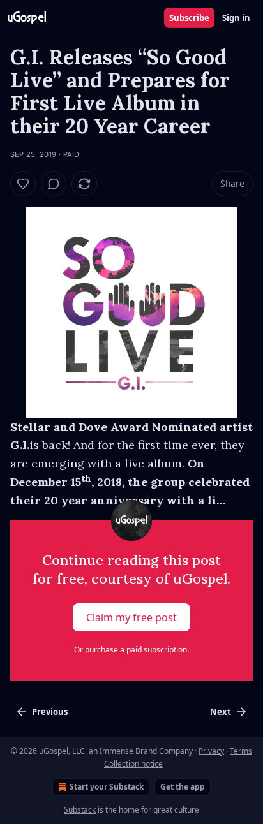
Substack (80, 809)
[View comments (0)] (53, 183)
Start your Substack (107, 786)
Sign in (236, 18)
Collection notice (133, 763)
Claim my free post (131, 617)
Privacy (211, 751)
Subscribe (189, 18)
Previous (50, 711)
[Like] (23, 183)
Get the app (182, 786)
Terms (241, 751)
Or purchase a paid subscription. (131, 649)
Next (220, 711)
